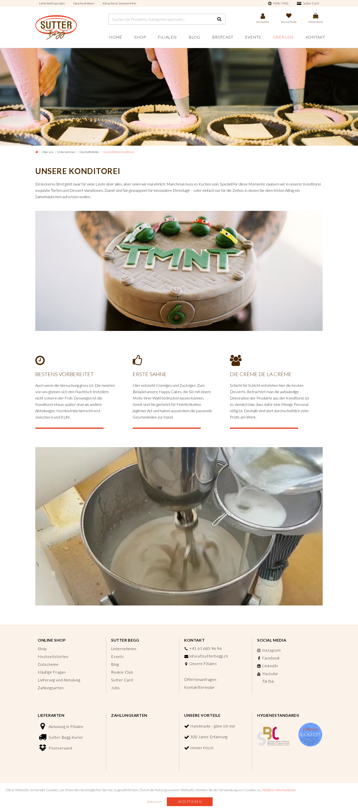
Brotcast (222, 37)
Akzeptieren (190, 802)
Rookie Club (122, 672)
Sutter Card (310, 3)
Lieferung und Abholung (59, 679)
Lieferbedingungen (52, 3)
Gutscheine (48, 664)
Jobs (115, 687)
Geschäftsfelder (89, 152)
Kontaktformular (199, 687)
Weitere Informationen (279, 790)
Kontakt (315, 37)
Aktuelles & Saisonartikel (119, 3)
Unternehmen (66, 152)
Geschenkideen (83, 3)
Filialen (167, 37)
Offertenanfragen (200, 679)
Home (115, 37)
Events (253, 37)
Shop (140, 37)
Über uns (283, 37)
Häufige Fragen (52, 672)
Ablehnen (154, 802)
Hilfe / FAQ (281, 3)
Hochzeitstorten (53, 656)
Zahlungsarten (51, 687)
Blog (194, 37)
